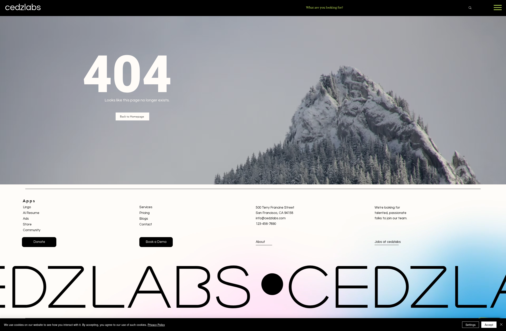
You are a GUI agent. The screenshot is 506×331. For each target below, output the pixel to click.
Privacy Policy (156, 325)
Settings (470, 325)
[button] (156, 242)
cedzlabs (23, 7)
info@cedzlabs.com (271, 218)
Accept (489, 325)
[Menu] (498, 7)
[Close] (501, 324)
